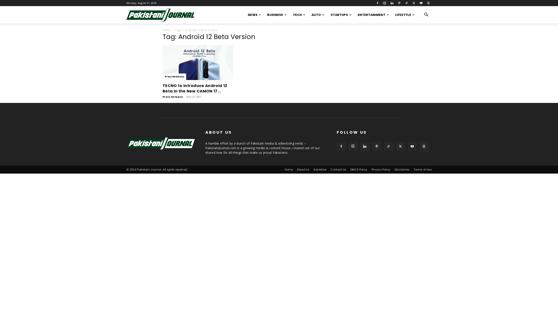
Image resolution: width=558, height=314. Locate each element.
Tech (297, 15)
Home (166, 30)
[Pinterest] (399, 3)
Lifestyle (403, 15)
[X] (413, 3)
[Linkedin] (392, 3)
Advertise (319, 169)
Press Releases (174, 76)
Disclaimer (402, 169)
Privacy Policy (381, 169)
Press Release (173, 97)
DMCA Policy (358, 169)
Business (275, 15)
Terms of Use (423, 169)
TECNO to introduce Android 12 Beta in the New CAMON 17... (195, 88)
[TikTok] (406, 3)
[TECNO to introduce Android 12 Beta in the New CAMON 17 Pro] (198, 62)
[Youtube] (421, 3)
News (252, 15)
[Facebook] (377, 3)
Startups (339, 15)
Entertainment (371, 15)
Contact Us (338, 169)
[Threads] (428, 3)
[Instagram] (384, 3)
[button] (426, 15)
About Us (303, 169)
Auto (316, 15)
